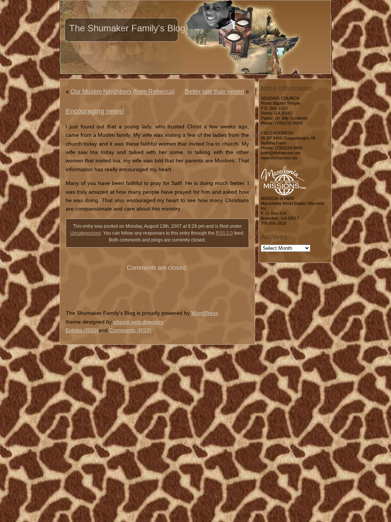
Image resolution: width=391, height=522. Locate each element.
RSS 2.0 (224, 233)
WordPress (204, 313)
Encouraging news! (95, 111)
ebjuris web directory (138, 322)
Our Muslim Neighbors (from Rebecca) (122, 91)
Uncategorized (85, 233)
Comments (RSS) (130, 330)
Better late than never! (214, 91)
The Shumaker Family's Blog (127, 28)
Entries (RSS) (82, 330)
